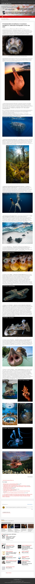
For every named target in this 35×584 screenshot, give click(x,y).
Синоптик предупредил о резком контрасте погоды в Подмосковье (17, 530)
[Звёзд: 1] (1, 520)
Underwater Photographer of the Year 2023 (11, 494)
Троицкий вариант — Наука (20, 581)
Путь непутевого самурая (11, 557)
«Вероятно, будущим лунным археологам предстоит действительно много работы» (27, 548)
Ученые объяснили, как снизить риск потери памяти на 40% (24, 530)
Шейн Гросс (4, 496)
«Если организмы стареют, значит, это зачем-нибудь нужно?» (11, 553)
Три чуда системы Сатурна (7, 488)
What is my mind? (25, 552)
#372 (4, 494)
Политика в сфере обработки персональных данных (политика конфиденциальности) (17, 582)
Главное (7, 545)
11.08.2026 (7, 540)
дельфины (30, 494)
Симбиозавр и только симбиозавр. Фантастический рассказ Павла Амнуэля (27, 563)
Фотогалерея (24, 557)
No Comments (23, 28)
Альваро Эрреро (22, 494)
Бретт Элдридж (27, 494)
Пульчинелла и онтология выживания (11, 562)
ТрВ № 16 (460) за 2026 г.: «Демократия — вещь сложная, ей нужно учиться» (11, 538)
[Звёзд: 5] (4, 520)
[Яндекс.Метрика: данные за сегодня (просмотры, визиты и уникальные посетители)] (8, 572)
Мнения (30, 545)
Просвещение (11, 551)
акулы (18, 494)
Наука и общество (11, 545)
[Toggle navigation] (2, 17)
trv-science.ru (11, 540)
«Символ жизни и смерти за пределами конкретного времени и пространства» (14, 485)
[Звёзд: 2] (2, 520)
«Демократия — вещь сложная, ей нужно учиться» (10, 547)
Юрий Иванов (8, 496)
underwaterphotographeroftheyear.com (8, 480)
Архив (7, 535)
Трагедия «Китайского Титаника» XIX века (9, 489)
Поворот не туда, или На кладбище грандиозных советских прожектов (13, 492)
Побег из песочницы (26, 558)
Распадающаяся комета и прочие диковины (9, 484)
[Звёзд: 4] (3, 520)
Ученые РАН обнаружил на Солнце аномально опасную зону (4, 530)
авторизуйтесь (30, 504)
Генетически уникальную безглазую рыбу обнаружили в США (10, 530)
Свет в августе (9, 567)
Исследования (27, 545)
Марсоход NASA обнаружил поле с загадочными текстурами (30, 530)
